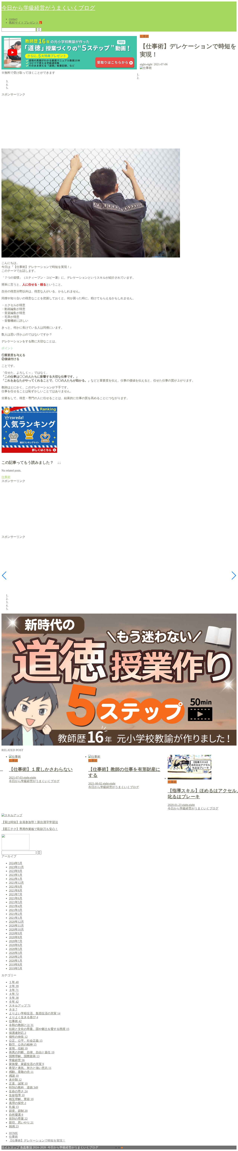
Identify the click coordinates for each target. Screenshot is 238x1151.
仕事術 (144, 36)
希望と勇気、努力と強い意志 (30, 1068)
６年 (14, 1001)
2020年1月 (15, 960)
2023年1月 (15, 874)
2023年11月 (16, 867)
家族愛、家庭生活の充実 (26, 1064)
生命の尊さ (18, 1091)
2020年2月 (15, 956)
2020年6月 (15, 945)
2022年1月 (15, 878)
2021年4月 (15, 906)
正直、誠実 (18, 1083)
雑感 (14, 1126)
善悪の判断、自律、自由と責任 (31, 1052)
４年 (14, 993)
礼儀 (14, 1106)
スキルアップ (19, 1005)
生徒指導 (17, 1095)
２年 (14, 986)
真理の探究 (17, 1103)
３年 (14, 990)
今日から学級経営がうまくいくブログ (48, 8)
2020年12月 (16, 921)
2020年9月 (15, 933)
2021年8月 (15, 890)
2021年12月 (16, 882)
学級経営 (17, 1060)
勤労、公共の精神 (22, 1044)
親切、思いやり (21, 1122)
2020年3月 (15, 952)
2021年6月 (15, 898)
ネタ (13, 1009)
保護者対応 (17, 1032)
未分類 (15, 1079)
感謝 (14, 1075)
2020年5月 (15, 949)
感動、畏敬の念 (21, 1071)
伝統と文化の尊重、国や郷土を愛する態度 (39, 1029)
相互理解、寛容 (21, 1099)
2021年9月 (15, 886)
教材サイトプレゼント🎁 (25, 22)
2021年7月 (15, 894)
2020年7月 (15, 941)
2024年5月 (15, 863)
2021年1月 (15, 917)
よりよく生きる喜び (23, 1017)
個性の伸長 (18, 1036)
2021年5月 (15, 902)
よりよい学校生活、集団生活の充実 (34, 1013)
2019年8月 (15, 964)
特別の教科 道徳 (23, 1087)
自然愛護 (16, 1114)
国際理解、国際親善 (24, 1056)
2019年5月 (15, 968)
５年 (14, 997)
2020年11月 (16, 925)
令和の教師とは (21, 1025)
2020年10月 (16, 929)
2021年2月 (15, 913)
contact (13, 19)
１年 (14, 982)
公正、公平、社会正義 (25, 1040)
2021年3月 (15, 910)
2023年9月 (15, 871)
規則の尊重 (18, 1118)
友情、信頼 (18, 1048)
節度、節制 (18, 1110)
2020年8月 (15, 937)
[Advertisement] (113, 123)
